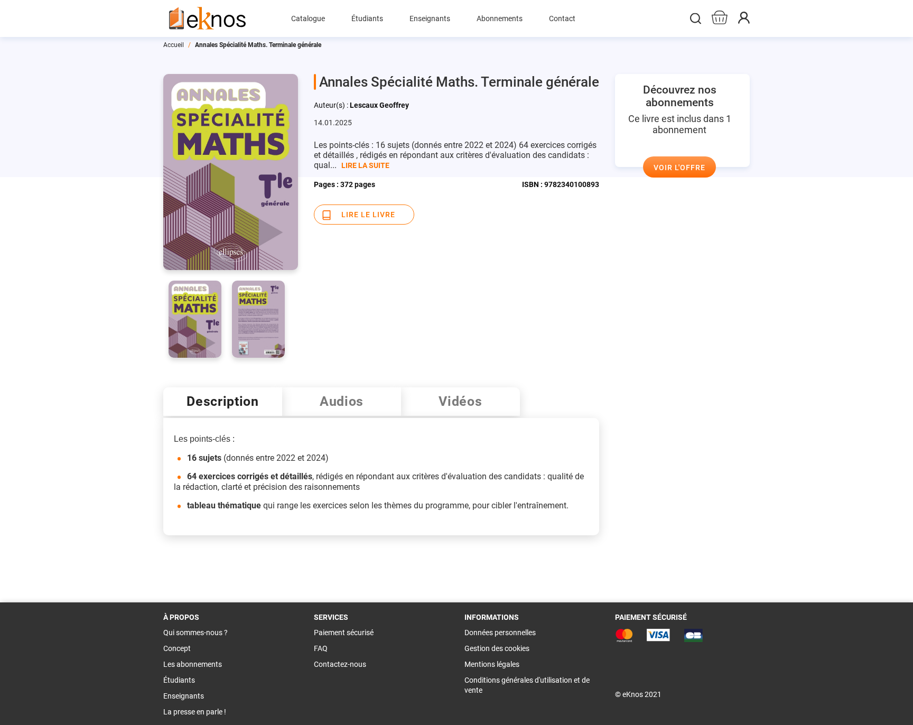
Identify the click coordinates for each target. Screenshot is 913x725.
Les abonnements (192, 664)
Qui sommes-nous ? (195, 632)
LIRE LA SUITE (365, 165)
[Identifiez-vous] (744, 21)
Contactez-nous (340, 664)
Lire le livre (368, 214)
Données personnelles (500, 632)
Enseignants (183, 696)
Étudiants (179, 680)
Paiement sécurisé (344, 632)
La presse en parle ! (194, 712)
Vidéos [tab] (460, 401)
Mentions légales (491, 664)
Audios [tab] (342, 401)
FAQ (321, 648)
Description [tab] (223, 401)
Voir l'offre (679, 167)
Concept (177, 648)
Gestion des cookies (496, 648)
